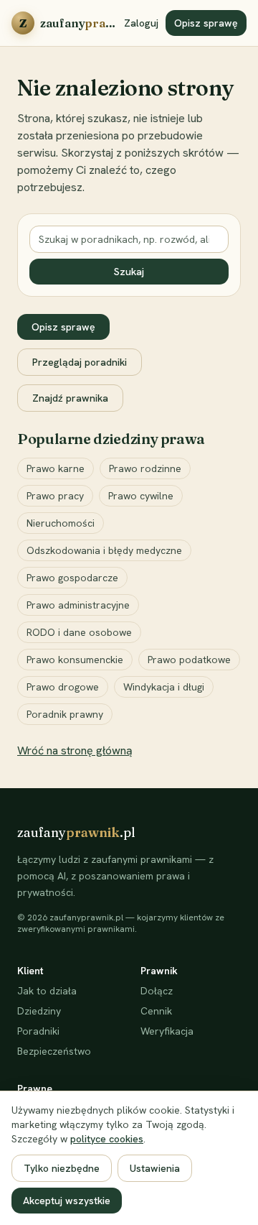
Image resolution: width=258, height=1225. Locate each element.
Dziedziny (39, 1010)
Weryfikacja (167, 1031)
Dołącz (156, 990)
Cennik (156, 1010)
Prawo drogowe (63, 686)
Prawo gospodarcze (72, 577)
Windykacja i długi (163, 686)
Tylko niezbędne (62, 1168)
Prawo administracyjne (78, 604)
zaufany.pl (76, 832)
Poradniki (38, 1031)
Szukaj (129, 271)
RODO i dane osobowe (79, 632)
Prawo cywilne (140, 495)
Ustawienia (155, 1168)
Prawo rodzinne (145, 468)
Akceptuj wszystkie (66, 1200)
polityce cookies (106, 1138)
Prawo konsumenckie (75, 659)
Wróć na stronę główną (75, 750)
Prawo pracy (55, 495)
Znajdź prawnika (70, 398)
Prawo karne (56, 468)
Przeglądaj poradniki (79, 362)
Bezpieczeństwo (54, 1051)
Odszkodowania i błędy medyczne (104, 550)
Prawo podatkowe (189, 659)
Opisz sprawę (206, 23)
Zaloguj (141, 23)
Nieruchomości (61, 523)
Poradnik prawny (65, 714)
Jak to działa (47, 990)
